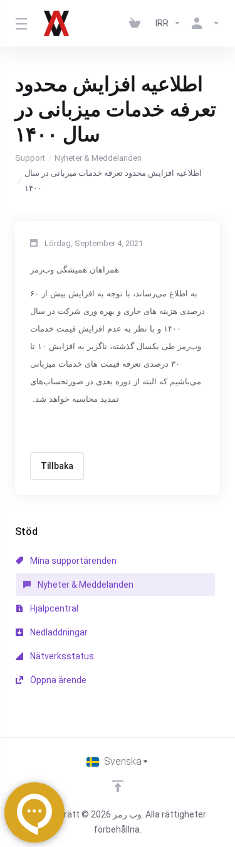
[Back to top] (117, 786)
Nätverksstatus (61, 656)
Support (30, 158)
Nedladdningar (58, 632)
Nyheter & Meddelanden (98, 158)
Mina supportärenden (72, 561)
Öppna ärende (57, 680)
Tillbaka (57, 466)
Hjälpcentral (53, 608)
